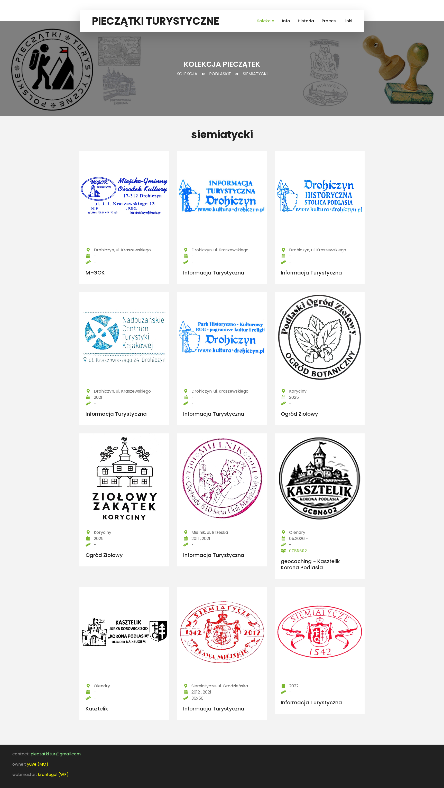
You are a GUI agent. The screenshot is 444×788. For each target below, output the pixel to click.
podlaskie (220, 74)
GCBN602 (298, 550)
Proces (329, 21)
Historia (306, 21)
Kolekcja (265, 21)
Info (286, 21)
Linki (348, 21)
